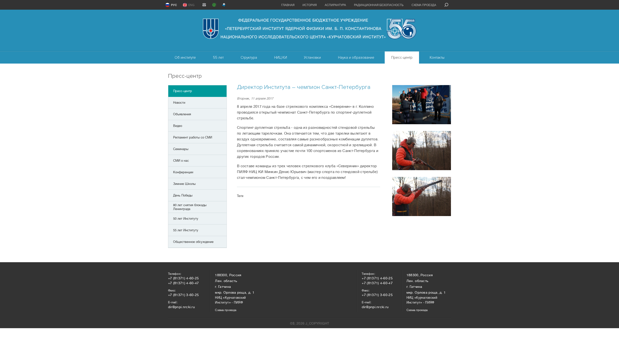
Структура (249, 57)
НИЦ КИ (280, 57)
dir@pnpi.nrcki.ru (181, 307)
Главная (288, 5)
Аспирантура (335, 5)
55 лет (218, 57)
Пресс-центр (402, 57)
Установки (312, 57)
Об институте (185, 57)
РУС (174, 5)
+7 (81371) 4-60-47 (183, 283)
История (309, 5)
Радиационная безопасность (379, 5)
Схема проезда (424, 5)
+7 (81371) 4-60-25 (183, 278)
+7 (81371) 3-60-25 (183, 295)
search (446, 5)
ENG (191, 5)
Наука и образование (356, 57)
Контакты (437, 57)
